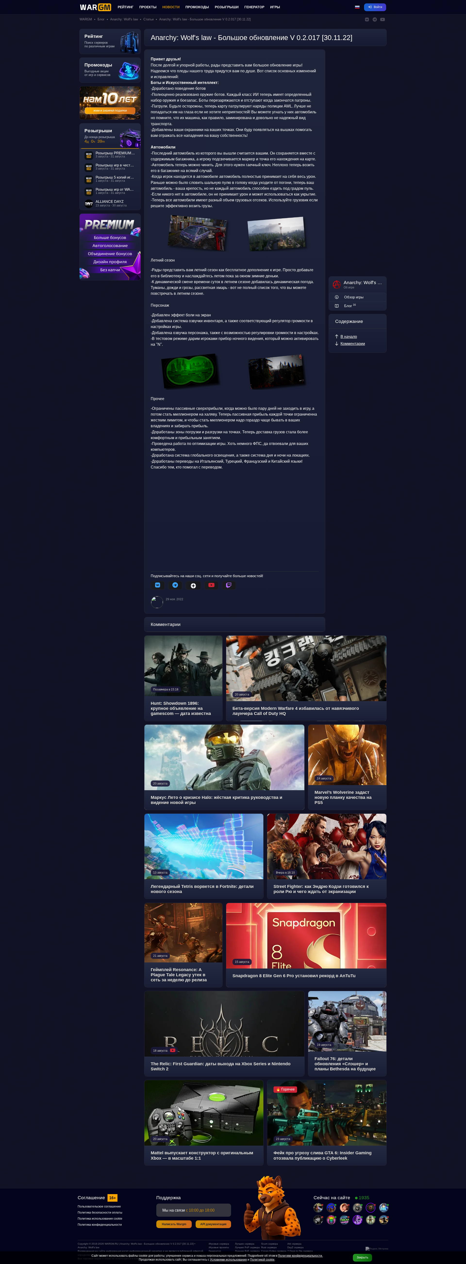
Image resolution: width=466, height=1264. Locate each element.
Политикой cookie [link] (262, 1259)
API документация (213, 1224)
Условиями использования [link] (228, 1259)
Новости (171, 7)
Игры (275, 7)
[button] (357, 7)
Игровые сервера (219, 1243)
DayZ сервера (295, 1247)
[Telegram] (175, 585)
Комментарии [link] (353, 343)
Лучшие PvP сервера (246, 1247)
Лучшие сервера (244, 1243)
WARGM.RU (111, 1243)
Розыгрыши (227, 7)
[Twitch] (229, 585)
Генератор (254, 7)
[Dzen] (193, 585)
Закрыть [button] (362, 1257)
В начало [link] (349, 336)
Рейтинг (125, 7)
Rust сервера (269, 1247)
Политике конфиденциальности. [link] (300, 1255)
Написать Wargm (174, 1224)
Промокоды (197, 7)
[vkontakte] (158, 585)
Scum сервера (269, 1243)
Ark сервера (294, 1243)
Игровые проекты (219, 1247)
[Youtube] (211, 585)
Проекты (148, 7)
